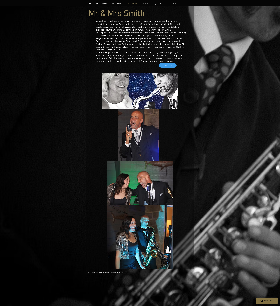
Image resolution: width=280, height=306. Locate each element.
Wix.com (120, 273)
